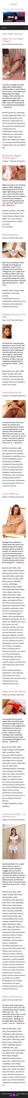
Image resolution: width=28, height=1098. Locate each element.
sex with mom (20, 662)
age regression (7, 454)
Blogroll (15, 1056)
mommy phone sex (16, 213)
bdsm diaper (19, 589)
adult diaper (13, 584)
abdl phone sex (7, 134)
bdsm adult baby (8, 589)
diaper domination (9, 595)
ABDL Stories (19, 573)
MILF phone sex (8, 624)
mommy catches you (10, 956)
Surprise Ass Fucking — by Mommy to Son (13, 815)
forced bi (14, 940)
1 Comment (8, 227)
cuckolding (6, 1064)
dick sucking (8, 670)
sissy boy (5, 486)
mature (5, 948)
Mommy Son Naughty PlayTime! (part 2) (11, 156)
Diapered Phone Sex (9, 118)
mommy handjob (18, 959)
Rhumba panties (16, 472)
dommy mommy (8, 785)
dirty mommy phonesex (14, 603)
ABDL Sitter (6, 903)
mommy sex (13, 638)
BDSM (19, 587)
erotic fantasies (17, 673)
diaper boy (17, 592)
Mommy (19, 954)
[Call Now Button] (14, 1094)
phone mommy (7, 975)
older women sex (18, 970)
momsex (15, 643)
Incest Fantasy (16, 219)
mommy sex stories (16, 641)
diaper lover (20, 597)
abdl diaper (8, 131)
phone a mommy (8, 649)
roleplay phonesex (9, 129)
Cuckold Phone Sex (16, 921)
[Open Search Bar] (25, 27)
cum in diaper (7, 592)
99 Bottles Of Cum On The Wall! (13, 315)
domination (6, 606)
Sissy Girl (13, 486)
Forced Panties (9, 480)
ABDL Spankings (16, 755)
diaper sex (21, 115)
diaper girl (12, 115)
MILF (23, 622)
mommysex (6, 643)
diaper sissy (6, 929)
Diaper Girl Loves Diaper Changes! (12, 39)
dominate (17, 670)
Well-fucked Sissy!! (10, 234)
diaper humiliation (11, 803)
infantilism (6, 619)
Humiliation (16, 462)
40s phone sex (9, 371)
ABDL (17, 371)
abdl (10, 568)
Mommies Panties (9, 954)
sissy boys (20, 475)
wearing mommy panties (11, 478)
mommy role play (8, 470)
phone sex (16, 651)
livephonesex (16, 622)
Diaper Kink (6, 140)
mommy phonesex (9, 221)
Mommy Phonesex (9, 632)
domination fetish (18, 606)
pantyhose (14, 986)
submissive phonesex (10, 307)
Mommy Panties (17, 467)
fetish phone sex (16, 121)
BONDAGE (6, 1058)
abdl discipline (19, 571)
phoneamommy (8, 657)
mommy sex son (8, 964)
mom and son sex (15, 951)
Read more (8, 107)
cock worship (15, 379)
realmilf (5, 662)
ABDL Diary (18, 895)
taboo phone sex (8, 665)
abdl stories (18, 134)
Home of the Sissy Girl (12, 392)
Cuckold (19, 981)
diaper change (7, 137)
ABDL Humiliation (10, 448)
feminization (7, 456)
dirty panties (18, 454)
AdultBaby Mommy (9, 587)
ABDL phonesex (10, 113)
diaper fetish (19, 216)
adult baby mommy (15, 451)
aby (3, 576)
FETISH (17, 1077)
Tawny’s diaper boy (10, 493)
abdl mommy (18, 131)
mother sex (6, 970)
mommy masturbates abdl (15, 142)
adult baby (16, 758)
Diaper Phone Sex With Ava (14, 691)
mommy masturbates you (15, 126)
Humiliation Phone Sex (10, 464)
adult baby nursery (16, 377)
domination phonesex (10, 608)
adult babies (10, 576)
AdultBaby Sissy (8, 1048)
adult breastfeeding (9, 916)
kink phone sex (16, 619)
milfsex (13, 627)
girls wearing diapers (16, 616)
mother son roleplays (13, 646)
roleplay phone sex (9, 145)
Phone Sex (19, 483)
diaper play (16, 140)
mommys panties (8, 483)
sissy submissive (16, 304)
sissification (16, 301)
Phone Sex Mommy (13, 654)
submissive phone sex (10, 684)
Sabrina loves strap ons (12, 996)
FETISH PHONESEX (9, 123)
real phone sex (14, 659)
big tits (6, 379)
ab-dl (6, 568)
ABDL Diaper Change (11, 290)
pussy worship (15, 678)
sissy (13, 475)
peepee (10, 798)
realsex (11, 662)
